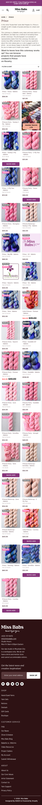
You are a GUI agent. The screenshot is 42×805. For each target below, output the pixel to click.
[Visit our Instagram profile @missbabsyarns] (7, 684)
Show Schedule (7, 735)
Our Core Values (7, 774)
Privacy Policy (6, 790)
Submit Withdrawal (8, 759)
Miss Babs (24, 798)
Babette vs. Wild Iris (8, 743)
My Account (5, 755)
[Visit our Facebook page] (3, 684)
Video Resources (7, 747)
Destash (4, 707)
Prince (11, 17)
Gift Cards (5, 711)
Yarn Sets (4, 699)
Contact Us (5, 782)
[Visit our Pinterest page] (22, 684)
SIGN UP (33, 675)
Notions (4, 703)
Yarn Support (6, 786)
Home (3, 17)
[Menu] (3, 10)
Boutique (4, 716)
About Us (4, 770)
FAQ (2, 727)
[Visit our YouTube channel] (12, 684)
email (29, 43)
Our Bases (5, 731)
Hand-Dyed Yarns (7, 695)
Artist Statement (7, 778)
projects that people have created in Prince (13, 57)
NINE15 (18, 801)
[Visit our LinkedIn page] (17, 684)
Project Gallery (6, 751)
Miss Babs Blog (6, 739)
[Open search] (7, 10)
